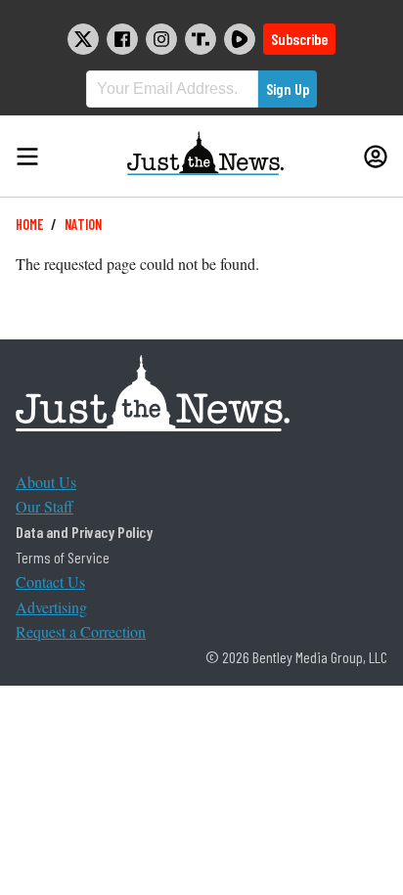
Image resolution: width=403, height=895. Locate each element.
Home (29, 224)
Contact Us (50, 581)
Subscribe (299, 38)
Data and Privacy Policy (84, 531)
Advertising (51, 607)
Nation (83, 224)
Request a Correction (81, 631)
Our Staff (44, 506)
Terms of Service (63, 557)
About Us (46, 481)
